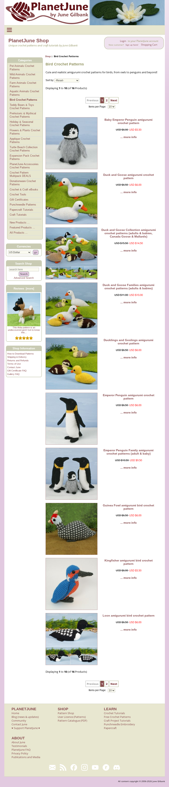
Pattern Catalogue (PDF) (72, 720)
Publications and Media (26, 757)
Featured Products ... (22, 227)
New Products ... (20, 222)
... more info (128, 137)
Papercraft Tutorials (21, 209)
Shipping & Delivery (17, 357)
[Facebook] (73, 767)
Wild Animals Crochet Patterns (22, 76)
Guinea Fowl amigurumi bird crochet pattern (128, 507)
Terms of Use (14, 364)
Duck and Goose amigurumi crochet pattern (128, 176)
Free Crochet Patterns (117, 717)
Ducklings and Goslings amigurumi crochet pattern (128, 341)
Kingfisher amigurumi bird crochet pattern (128, 562)
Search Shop (23, 263)
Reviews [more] (24, 288)
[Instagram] (84, 767)
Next (113, 100)
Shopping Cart (149, 44)
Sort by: (50, 80)
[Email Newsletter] (52, 767)
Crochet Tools (18, 194)
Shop (48, 56)
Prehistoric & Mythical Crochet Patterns (23, 115)
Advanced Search (24, 278)
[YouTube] (95, 767)
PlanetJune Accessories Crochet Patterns (24, 166)
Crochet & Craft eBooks (24, 189)
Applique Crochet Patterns (20, 140)
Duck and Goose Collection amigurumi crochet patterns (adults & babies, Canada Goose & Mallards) (128, 233)
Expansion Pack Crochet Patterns (24, 157)
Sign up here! (132, 45)
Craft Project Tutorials (117, 720)
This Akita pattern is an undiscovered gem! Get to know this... (24, 330)
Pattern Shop (66, 713)
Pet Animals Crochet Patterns (22, 67)
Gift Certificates (19, 199)
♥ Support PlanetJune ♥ (26, 728)
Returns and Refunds (18, 360)
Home (15, 713)
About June (18, 742)
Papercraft (110, 728)
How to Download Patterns (20, 353)
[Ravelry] (106, 767)
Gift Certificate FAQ (17, 370)
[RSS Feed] (63, 767)
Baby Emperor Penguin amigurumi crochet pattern (128, 121)
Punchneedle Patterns (23, 204)
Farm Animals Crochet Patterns (23, 84)
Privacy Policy (20, 753)
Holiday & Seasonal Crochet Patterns (21, 123)
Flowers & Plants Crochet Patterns (25, 132)
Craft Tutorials (18, 214)
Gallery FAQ (13, 374)
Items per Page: (98, 106)
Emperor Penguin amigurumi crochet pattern (128, 397)
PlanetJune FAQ (21, 750)
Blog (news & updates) (25, 717)
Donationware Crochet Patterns (23, 183)
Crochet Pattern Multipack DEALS (20, 174)
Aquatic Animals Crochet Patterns (24, 93)
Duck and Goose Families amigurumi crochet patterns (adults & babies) (128, 286)
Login (123, 41)
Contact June (14, 367)
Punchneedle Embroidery (119, 724)
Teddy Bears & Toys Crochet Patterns (22, 106)
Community (19, 720)
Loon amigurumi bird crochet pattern (129, 615)
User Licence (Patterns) (72, 717)
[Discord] (116, 767)
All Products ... (19, 232)
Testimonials (19, 746)
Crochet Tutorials (114, 713)
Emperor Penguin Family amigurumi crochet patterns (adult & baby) (128, 452)
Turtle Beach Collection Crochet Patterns (24, 149)
